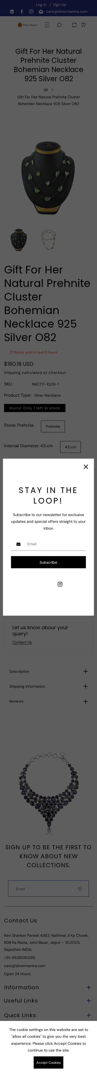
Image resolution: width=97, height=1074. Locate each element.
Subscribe (48, 562)
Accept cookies (48, 1062)
